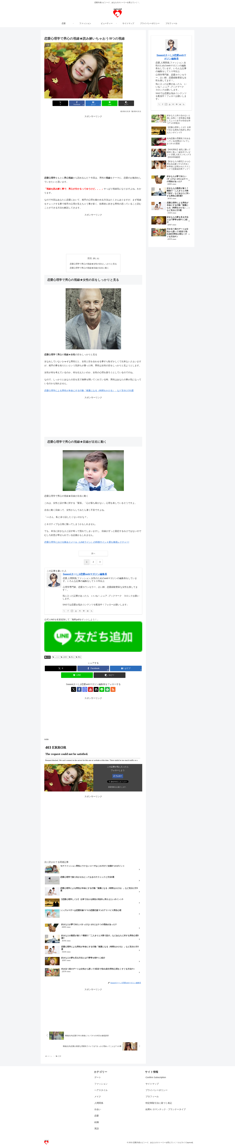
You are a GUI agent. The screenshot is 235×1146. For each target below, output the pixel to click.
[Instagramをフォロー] (72, 610)
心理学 (65, 657)
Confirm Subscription (156, 1077)
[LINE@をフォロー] (83, 610)
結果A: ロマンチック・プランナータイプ (166, 1109)
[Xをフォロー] (64, 610)
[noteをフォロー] (79, 610)
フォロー (118, 776)
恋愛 (48, 657)
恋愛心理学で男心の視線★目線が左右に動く (89, 268)
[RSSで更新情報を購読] (91, 610)
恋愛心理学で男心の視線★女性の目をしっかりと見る (93, 264)
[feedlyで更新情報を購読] (87, 610)
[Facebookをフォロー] (68, 610)
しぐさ (56, 657)
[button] (126, 103)
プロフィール (152, 1096)
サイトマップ (152, 1084)
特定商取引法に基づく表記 (159, 1103)
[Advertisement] (93, 135)
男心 (72, 657)
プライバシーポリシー (157, 1090)
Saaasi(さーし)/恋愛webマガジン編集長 (85, 574)
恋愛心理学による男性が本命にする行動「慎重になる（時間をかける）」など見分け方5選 (89, 390)
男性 (79, 657)
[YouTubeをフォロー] (75, 610)
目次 (90, 258)
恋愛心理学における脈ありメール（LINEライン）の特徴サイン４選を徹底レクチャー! (86, 542)
